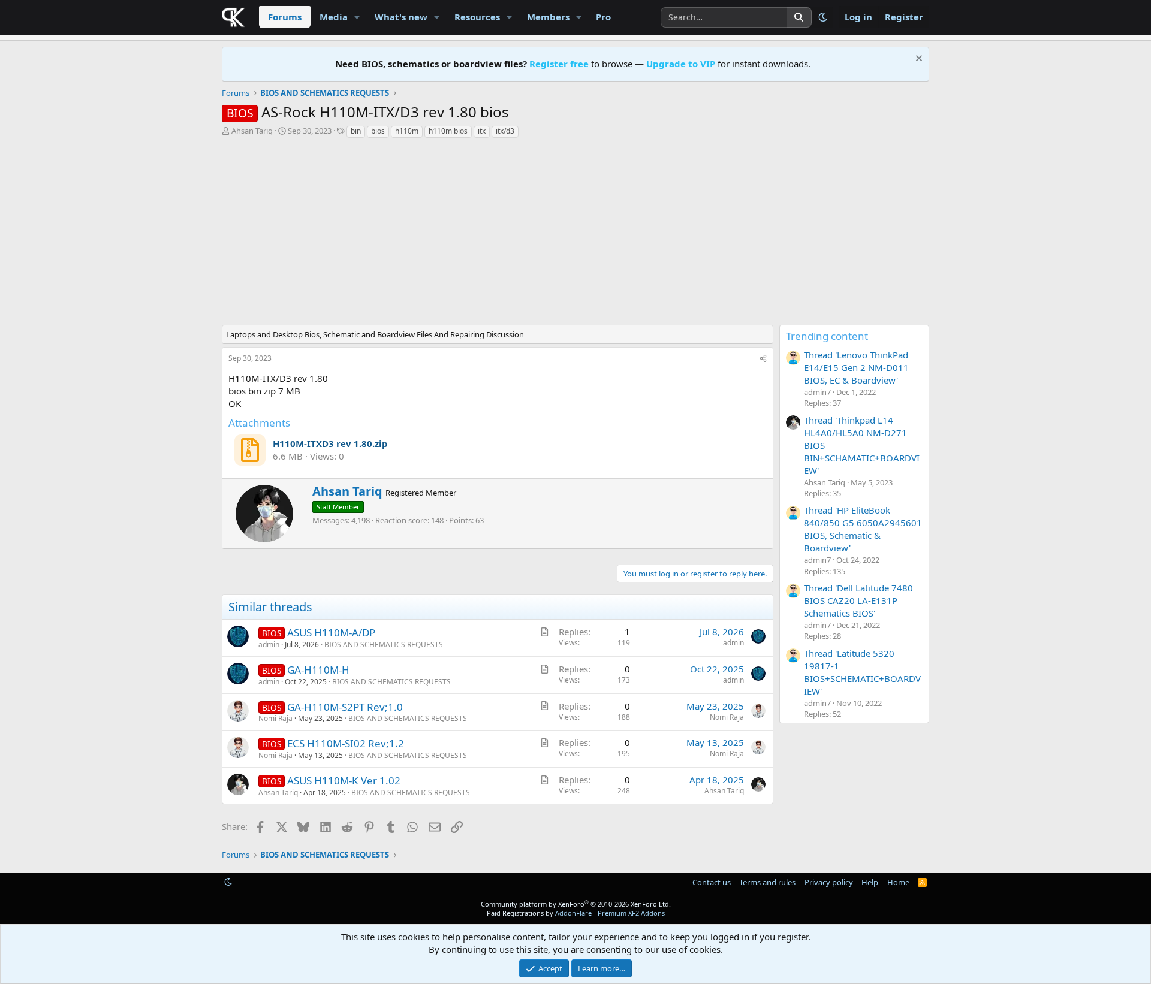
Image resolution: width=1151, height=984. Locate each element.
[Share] (763, 359)
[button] (357, 17)
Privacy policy (829, 882)
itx (482, 131)
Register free (559, 64)
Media (334, 17)
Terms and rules (767, 882)
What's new (401, 17)
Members (548, 17)
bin (356, 131)
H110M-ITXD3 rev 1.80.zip (330, 443)
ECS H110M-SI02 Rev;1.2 (345, 743)
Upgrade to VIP (680, 64)
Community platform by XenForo (576, 904)
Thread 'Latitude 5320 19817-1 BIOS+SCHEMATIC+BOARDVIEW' (862, 672)
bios (378, 131)
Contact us (711, 882)
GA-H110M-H (318, 670)
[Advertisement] (500, 235)
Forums (285, 17)
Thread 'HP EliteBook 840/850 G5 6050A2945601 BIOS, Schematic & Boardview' (863, 529)
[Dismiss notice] (917, 59)
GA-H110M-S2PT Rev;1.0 (345, 707)
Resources (477, 17)
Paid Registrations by (576, 912)
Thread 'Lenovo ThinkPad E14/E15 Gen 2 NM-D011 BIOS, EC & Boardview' (856, 367)
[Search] (799, 17)
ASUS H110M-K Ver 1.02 (343, 780)
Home (898, 882)
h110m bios (448, 131)
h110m (406, 131)
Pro (603, 17)
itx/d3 (505, 131)
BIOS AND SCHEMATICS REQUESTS (383, 644)
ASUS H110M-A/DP (331, 632)
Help (869, 882)
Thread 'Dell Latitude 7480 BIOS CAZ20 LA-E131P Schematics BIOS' (858, 600)
